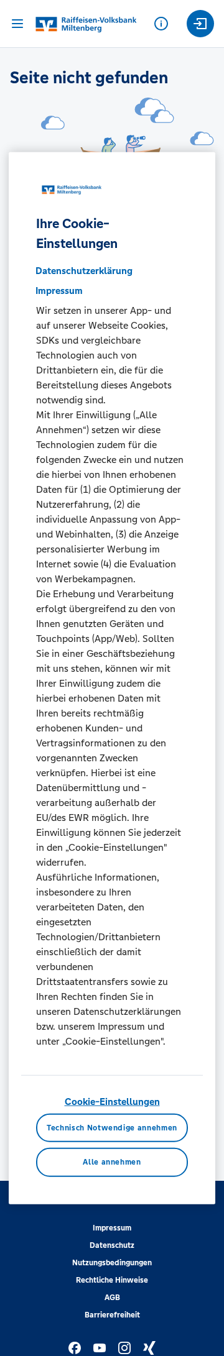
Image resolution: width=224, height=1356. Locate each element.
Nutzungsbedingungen (112, 1263)
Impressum (112, 1228)
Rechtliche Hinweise (112, 1280)
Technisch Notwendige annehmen (112, 1127)
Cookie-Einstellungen (112, 1101)
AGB (112, 1298)
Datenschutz (112, 1245)
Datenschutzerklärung (84, 271)
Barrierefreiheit (112, 1315)
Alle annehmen (112, 1162)
